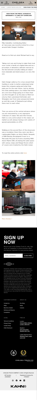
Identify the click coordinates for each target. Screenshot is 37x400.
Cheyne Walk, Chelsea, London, (26, 323)
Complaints (7, 312)
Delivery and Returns (9, 310)
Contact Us (6, 303)
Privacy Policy (7, 323)
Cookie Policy (7, 325)
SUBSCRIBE (28, 256)
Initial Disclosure (8, 328)
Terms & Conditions (9, 321)
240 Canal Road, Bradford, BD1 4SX (25, 330)
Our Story (22, 303)
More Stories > (7, 219)
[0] (35, 2)
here (25, 153)
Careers (22, 308)
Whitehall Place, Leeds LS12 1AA (26, 337)
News (21, 305)
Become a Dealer (8, 308)
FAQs (5, 305)
